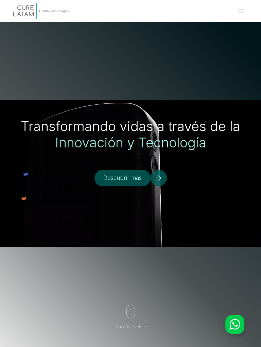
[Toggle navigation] (241, 11)
